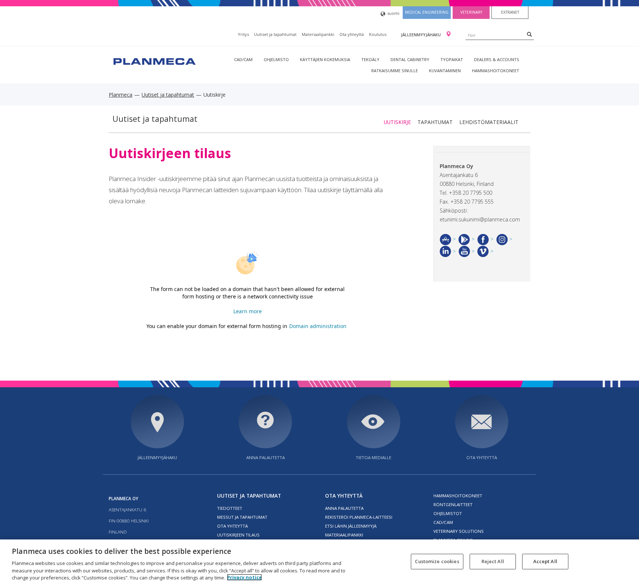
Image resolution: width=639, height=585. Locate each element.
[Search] (529, 34)
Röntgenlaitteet (453, 504)
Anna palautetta (265, 457)
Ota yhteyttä (351, 34)
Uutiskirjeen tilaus (238, 535)
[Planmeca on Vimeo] (485, 251)
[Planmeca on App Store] (448, 239)
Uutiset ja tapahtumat (275, 34)
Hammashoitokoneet (495, 70)
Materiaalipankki (318, 34)
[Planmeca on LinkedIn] (448, 251)
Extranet (510, 12)
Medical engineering (427, 12)
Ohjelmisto (276, 59)
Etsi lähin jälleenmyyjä (350, 526)
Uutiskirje (397, 122)
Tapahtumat (435, 122)
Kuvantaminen (445, 70)
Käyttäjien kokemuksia (325, 59)
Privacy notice (244, 577)
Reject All (492, 561)
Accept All (545, 561)
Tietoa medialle (373, 457)
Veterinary (471, 12)
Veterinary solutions (458, 531)
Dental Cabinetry (409, 59)
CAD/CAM (243, 59)
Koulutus (377, 34)
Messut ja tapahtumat (242, 517)
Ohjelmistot (447, 513)
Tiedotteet (229, 508)
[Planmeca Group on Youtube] (466, 251)
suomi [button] (393, 13)
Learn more (247, 311)
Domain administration (317, 326)
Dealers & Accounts (496, 59)
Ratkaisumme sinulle (394, 70)
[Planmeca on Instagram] (504, 239)
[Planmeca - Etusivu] (154, 60)
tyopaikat (451, 59)
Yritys (243, 34)
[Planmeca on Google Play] (466, 239)
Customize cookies (437, 561)
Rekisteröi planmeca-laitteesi (358, 517)
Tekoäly (370, 59)
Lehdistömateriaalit (488, 122)
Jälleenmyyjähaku (421, 34)
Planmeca (120, 94)
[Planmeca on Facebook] (485, 239)
